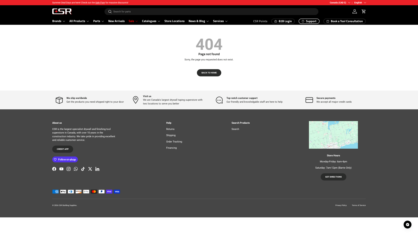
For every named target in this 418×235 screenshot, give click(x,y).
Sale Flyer (100, 2)
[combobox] (211, 11)
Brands (56, 21)
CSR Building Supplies (68, 205)
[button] (363, 11)
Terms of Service (359, 205)
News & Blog (197, 21)
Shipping (171, 135)
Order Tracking (174, 141)
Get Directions (333, 177)
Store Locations (174, 21)
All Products (77, 21)
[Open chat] (407, 224)
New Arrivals (116, 21)
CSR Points (260, 21)
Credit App (63, 149)
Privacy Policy (341, 205)
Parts (96, 21)
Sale (131, 21)
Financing (171, 147)
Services (218, 21)
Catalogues (149, 21)
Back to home (209, 72)
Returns (170, 129)
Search (235, 129)
